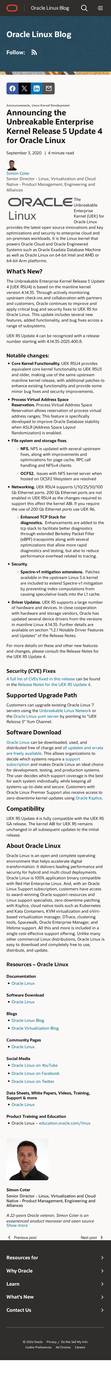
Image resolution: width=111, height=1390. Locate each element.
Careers (80, 1347)
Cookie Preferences (38, 1347)
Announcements (18, 105)
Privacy (52, 1342)
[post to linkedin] (37, 89)
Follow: (15, 52)
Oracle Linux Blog (50, 8)
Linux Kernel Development (51, 105)
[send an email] (49, 89)
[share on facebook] (12, 89)
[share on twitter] (25, 89)
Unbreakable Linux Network (65, 710)
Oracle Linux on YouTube (35, 1065)
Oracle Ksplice (89, 798)
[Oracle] (12, 8)
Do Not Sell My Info (74, 1342)
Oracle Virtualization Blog (35, 1028)
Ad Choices (63, 1347)
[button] (84, 8)
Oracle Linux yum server (36, 716)
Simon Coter (18, 173)
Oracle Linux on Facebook (36, 1073)
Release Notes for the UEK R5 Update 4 (54, 684)
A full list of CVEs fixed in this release (40, 678)
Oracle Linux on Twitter (33, 1081)
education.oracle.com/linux (65, 1123)
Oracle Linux (18, 742)
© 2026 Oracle (33, 1342)
